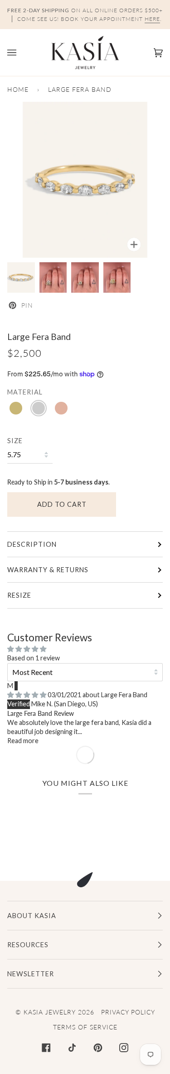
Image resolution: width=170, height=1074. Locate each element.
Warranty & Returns (47, 570)
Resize (19, 595)
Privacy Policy (128, 1012)
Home (18, 89)
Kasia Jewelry (50, 1012)
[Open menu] (20, 52)
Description (32, 544)
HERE (152, 18)
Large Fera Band (124, 695)
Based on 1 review (33, 658)
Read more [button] (23, 740)
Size (15, 441)
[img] (27, 695)
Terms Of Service (85, 1027)
